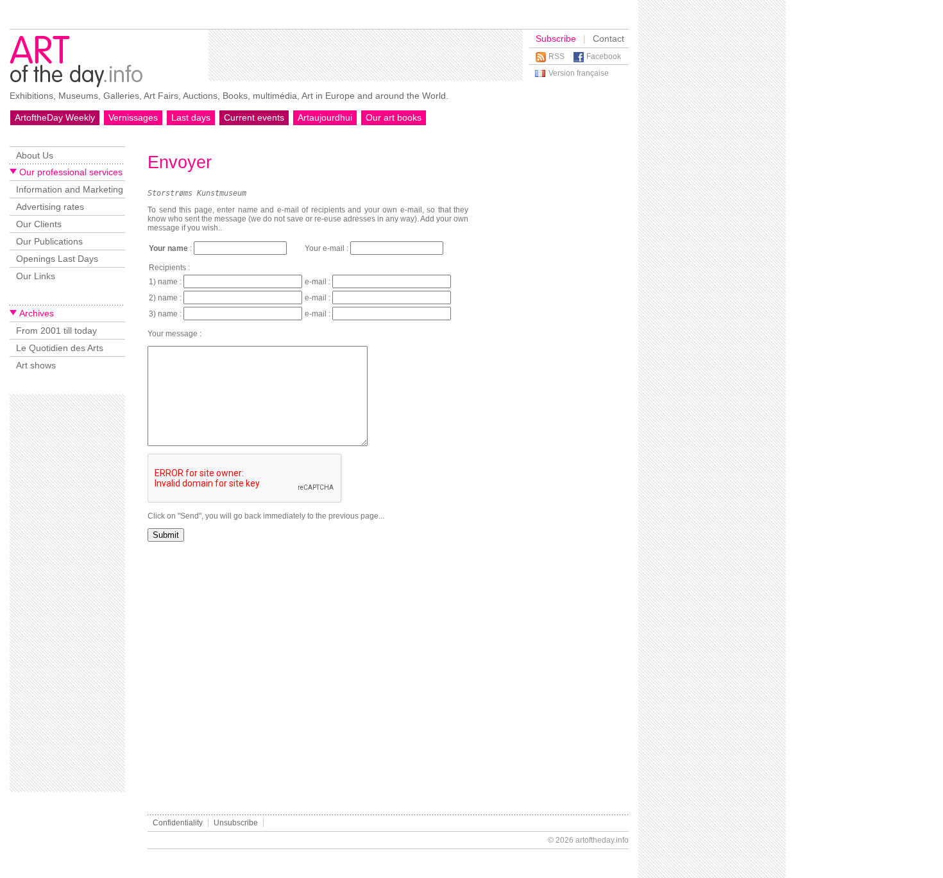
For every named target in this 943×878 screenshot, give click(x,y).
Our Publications (49, 241)
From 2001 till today (56, 330)
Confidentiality (178, 822)
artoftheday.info (602, 840)
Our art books (393, 117)
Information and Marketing (69, 189)
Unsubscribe (236, 822)
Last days (190, 117)
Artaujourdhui (325, 117)
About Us (34, 155)
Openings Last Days (57, 259)
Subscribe (556, 38)
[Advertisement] (366, 55)
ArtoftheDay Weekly (55, 117)
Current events (254, 117)
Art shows (36, 365)
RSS (556, 56)
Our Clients (39, 224)
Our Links (35, 276)
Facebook (603, 56)
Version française (578, 73)
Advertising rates (50, 207)
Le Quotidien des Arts (59, 348)
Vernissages (133, 117)
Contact (608, 38)
